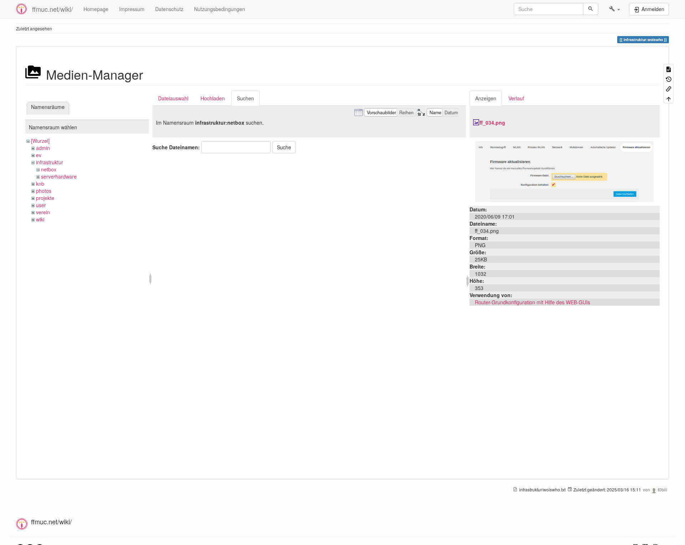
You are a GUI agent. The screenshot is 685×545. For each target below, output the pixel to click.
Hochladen (213, 98)
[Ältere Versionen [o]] (668, 78)
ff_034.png (492, 122)
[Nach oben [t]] (668, 98)
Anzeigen (485, 98)
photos (43, 190)
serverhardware (59, 176)
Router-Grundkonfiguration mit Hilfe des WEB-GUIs (532, 302)
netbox (48, 169)
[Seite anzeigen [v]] (668, 68)
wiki (40, 219)
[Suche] (590, 9)
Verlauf (516, 98)
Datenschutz (169, 8)
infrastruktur (49, 162)
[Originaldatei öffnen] (564, 170)
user (41, 205)
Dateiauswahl (173, 98)
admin (43, 147)
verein (43, 212)
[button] (614, 9)
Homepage (95, 8)
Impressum (131, 8)
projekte (45, 197)
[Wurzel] (40, 140)
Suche (284, 147)
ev (38, 155)
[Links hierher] (668, 88)
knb (40, 183)
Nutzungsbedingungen (219, 8)
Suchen (245, 98)
